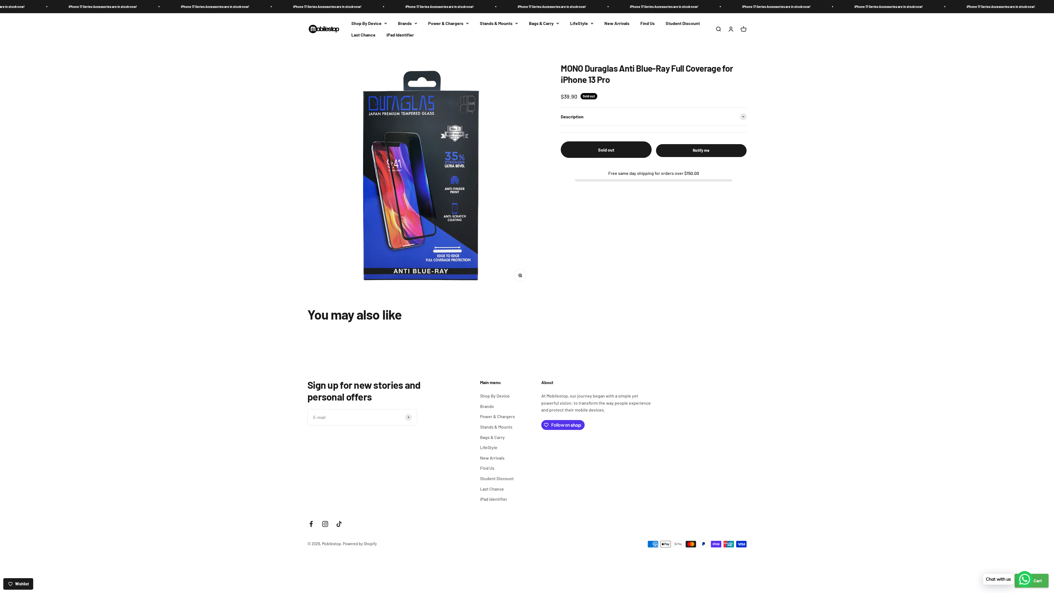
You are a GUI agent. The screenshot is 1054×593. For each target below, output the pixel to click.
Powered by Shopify (360, 543)
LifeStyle (579, 23)
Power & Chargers (445, 23)
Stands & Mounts (496, 23)
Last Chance (363, 34)
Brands (405, 23)
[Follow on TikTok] (339, 524)
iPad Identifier (400, 34)
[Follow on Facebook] (311, 524)
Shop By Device (366, 23)
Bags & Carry (541, 23)
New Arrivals (616, 23)
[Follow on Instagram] (325, 524)
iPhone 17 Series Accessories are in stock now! (138, 7)
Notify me (701, 150)
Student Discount (683, 23)
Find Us (647, 23)
